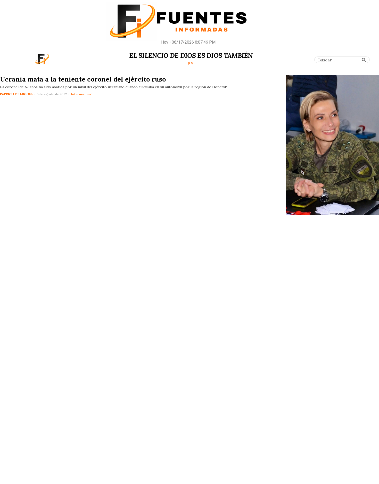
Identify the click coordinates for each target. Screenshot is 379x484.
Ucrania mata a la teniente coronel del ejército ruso (83, 79)
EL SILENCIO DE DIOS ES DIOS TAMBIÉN (191, 55)
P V (190, 63)
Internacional (82, 94)
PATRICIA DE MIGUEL (16, 94)
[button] (364, 60)
